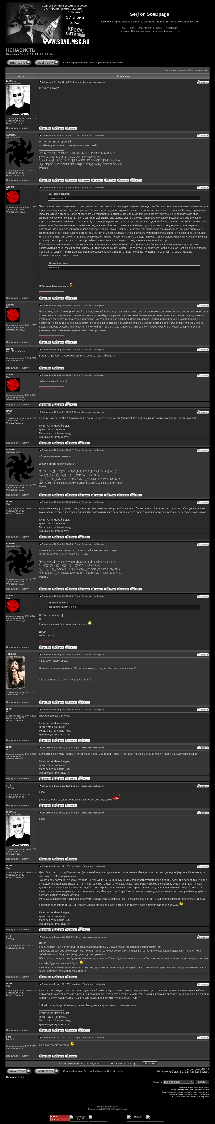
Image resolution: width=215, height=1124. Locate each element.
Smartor (115, 1107)
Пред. (23, 54)
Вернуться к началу (17, 128)
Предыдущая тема (175, 70)
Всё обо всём (115, 62)
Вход (177, 31)
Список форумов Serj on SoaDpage (83, 62)
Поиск (131, 27)
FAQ (123, 27)
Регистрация (171, 27)
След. (53, 54)
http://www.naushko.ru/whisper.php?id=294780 (65, 679)
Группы (158, 27)
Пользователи (144, 27)
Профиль (124, 31)
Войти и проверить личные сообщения (151, 31)
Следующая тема (198, 70)
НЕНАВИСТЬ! (21, 50)
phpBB (101, 1109)
